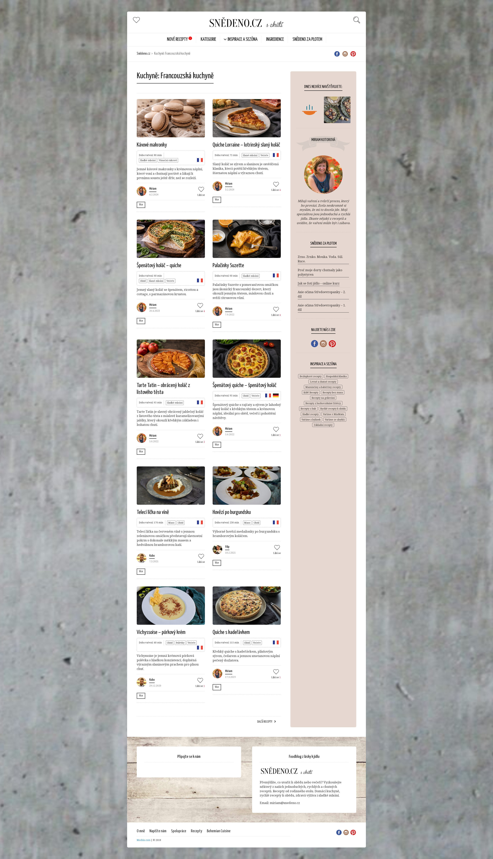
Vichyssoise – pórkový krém (161, 632)
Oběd (143, 281)
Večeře (264, 155)
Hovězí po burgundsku (232, 512)
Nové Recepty (177, 39)
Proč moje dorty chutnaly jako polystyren (320, 272)
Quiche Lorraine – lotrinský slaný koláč (246, 145)
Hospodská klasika (336, 376)
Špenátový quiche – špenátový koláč (244, 385)
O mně (141, 831)
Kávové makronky (152, 145)
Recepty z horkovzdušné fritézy (323, 403)
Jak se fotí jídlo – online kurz (319, 283)
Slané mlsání (250, 155)
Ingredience (275, 39)
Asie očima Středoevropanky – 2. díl (322, 294)
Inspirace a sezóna (242, 39)
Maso (171, 522)
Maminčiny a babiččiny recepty (323, 387)
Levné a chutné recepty (323, 381)
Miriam (152, 188)
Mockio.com (143, 840)
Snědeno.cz (143, 53)
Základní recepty (323, 425)
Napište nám (157, 831)
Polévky (180, 642)
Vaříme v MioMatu (333, 414)
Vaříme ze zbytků (335, 419)
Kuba (152, 555)
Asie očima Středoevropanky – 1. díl (322, 307)
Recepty (196, 831)
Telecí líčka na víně (153, 512)
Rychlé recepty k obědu (333, 408)
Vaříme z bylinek (311, 419)
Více (141, 204)
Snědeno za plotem (307, 39)
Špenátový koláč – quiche (159, 265)
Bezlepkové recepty (311, 376)
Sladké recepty (310, 414)
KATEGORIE (208, 39)
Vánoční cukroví (168, 160)
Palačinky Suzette (228, 265)
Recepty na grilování (323, 397)
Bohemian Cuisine (219, 831)
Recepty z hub (308, 408)
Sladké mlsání (148, 160)
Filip (227, 547)
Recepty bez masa (333, 392)
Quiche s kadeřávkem (231, 632)
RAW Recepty (311, 392)
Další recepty (264, 721)
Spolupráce (178, 831)
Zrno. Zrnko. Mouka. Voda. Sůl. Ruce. (320, 259)
